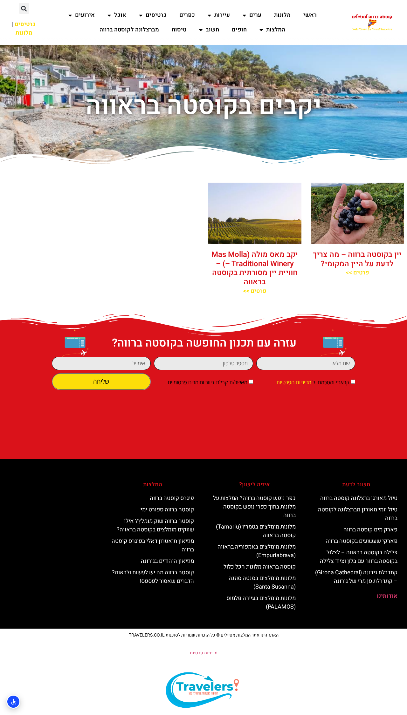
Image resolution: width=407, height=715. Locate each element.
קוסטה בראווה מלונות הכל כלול (260, 567)
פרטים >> (357, 272)
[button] (24, 8)
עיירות (222, 15)
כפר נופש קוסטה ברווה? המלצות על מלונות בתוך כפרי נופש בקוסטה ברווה (254, 507)
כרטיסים (156, 15)
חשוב (212, 29)
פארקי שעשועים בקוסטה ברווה (361, 541)
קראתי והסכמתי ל (312, 382)
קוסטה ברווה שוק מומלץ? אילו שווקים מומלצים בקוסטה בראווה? (155, 525)
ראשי (310, 15)
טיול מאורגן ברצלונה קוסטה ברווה (358, 498)
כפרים (187, 15)
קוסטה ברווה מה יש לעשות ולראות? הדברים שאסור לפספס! (153, 576)
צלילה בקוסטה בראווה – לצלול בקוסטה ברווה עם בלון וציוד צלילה (358, 556)
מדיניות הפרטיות (293, 382)
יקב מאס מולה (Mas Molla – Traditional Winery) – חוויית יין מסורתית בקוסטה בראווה (254, 268)
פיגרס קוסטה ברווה (172, 498)
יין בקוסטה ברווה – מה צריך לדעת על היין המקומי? (357, 259)
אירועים (85, 15)
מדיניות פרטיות (203, 653)
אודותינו (387, 596)
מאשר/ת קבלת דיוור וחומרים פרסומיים (207, 382)
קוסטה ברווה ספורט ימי (167, 509)
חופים (239, 29)
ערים (255, 15)
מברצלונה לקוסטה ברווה (129, 29)
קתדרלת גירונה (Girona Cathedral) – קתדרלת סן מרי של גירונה (356, 576)
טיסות (179, 29)
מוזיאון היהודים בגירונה (167, 561)
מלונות (282, 15)
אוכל (120, 15)
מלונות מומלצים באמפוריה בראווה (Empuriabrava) (256, 551)
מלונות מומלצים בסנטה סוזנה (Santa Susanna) (262, 582)
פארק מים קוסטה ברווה (370, 529)
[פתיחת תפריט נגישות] (13, 702)
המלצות (275, 29)
